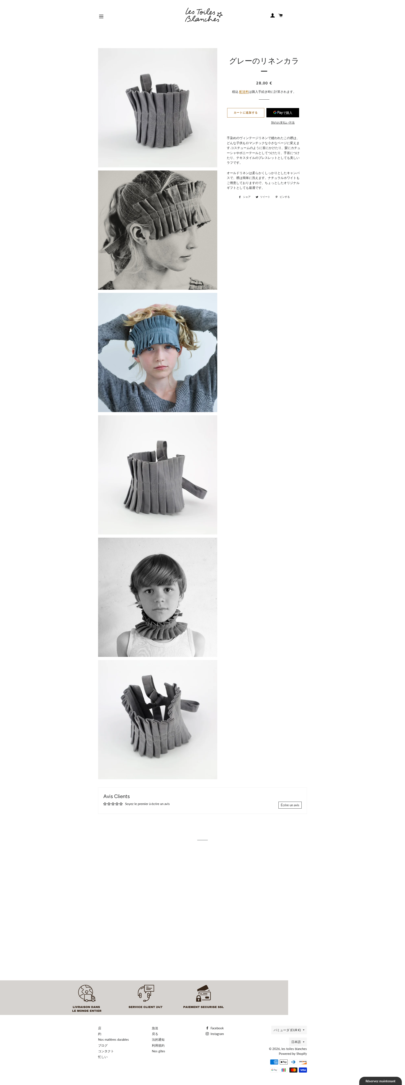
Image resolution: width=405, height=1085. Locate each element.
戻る (155, 1034)
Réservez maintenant (381, 1081)
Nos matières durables (113, 1039)
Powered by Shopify (293, 1053)
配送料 (244, 91)
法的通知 (158, 1039)
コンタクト (106, 1051)
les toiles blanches (294, 1049)
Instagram (217, 1034)
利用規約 (158, 1045)
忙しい (103, 1057)
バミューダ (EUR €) (287, 1030)
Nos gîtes (158, 1051)
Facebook (217, 1028)
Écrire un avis (290, 805)
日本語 (296, 1042)
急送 (155, 1028)
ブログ (103, 1045)
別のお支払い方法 (283, 122)
